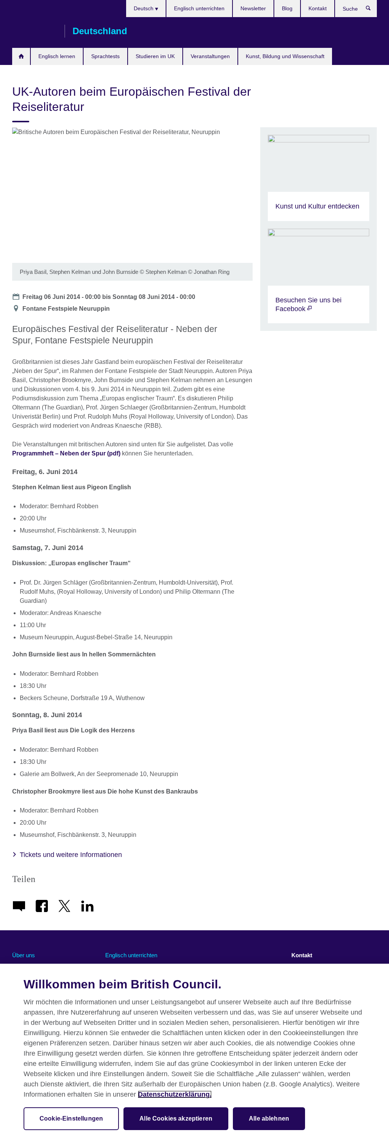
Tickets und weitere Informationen (71, 854)
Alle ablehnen (269, 1118)
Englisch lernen (56, 56)
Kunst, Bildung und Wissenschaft (285, 56)
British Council (34, 31)
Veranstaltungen (210, 56)
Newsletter (253, 8)
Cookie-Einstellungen (71, 1118)
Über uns (23, 955)
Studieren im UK (155, 56)
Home (21, 56)
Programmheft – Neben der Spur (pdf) (66, 453)
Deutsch (144, 8)
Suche (372, 10)
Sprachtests (105, 56)
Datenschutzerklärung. (175, 1094)
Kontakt (317, 8)
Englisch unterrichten (199, 8)
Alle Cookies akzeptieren (175, 1118)
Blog (287, 8)
